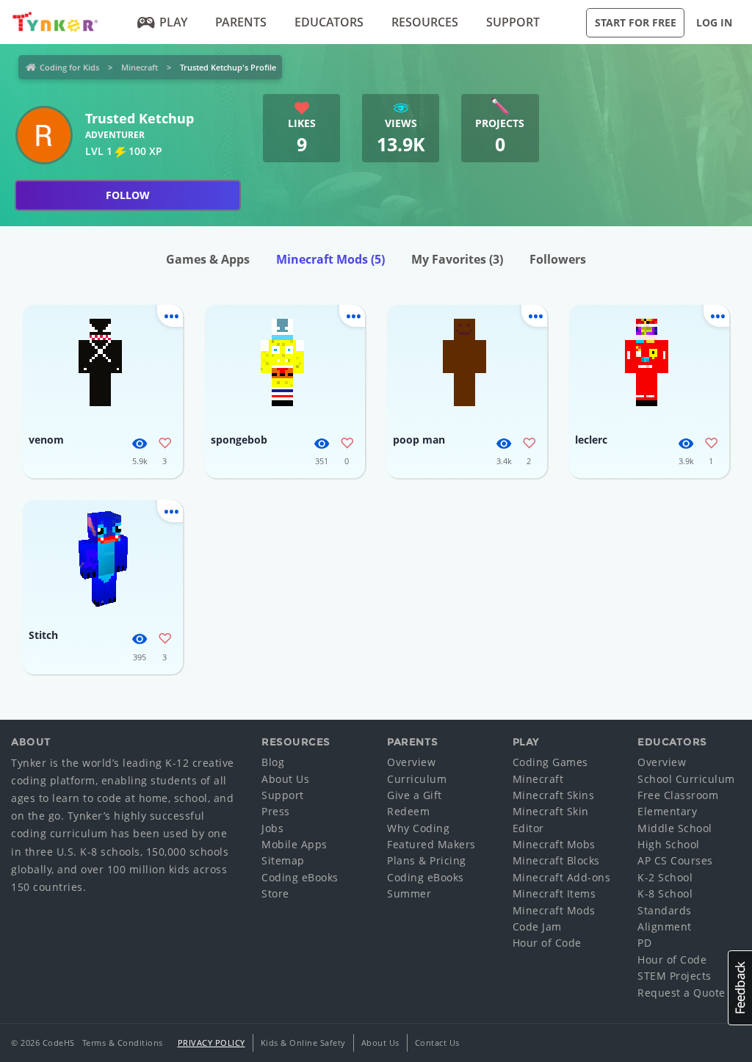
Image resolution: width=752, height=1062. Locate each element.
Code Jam (537, 926)
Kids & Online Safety (303, 1042)
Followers (557, 259)
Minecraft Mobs (554, 844)
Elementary (667, 811)
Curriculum (416, 779)
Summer (409, 893)
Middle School (674, 828)
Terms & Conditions (122, 1042)
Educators (329, 22)
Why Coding (418, 828)
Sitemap (283, 860)
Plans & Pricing (426, 860)
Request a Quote (681, 993)
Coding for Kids (69, 67)
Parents (241, 22)
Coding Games (550, 762)
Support (513, 22)
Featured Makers (431, 844)
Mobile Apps (294, 844)
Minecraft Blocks (556, 860)
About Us (285, 779)
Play (173, 22)
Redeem (408, 811)
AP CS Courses (675, 860)
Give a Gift (414, 795)
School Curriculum (686, 779)
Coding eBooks (300, 877)
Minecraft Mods (330, 259)
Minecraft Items (554, 893)
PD (644, 943)
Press (275, 811)
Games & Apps (208, 259)
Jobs (272, 828)
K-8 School (665, 893)
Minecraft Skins (554, 795)
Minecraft (139, 67)
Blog (272, 762)
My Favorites (457, 259)
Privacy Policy (211, 1042)
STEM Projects (674, 976)
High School (668, 844)
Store (275, 893)
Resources (424, 22)
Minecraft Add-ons (562, 877)
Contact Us (437, 1042)
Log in (714, 22)
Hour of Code (547, 943)
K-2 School (665, 877)
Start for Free (635, 22)
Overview (411, 762)
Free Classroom (677, 795)
